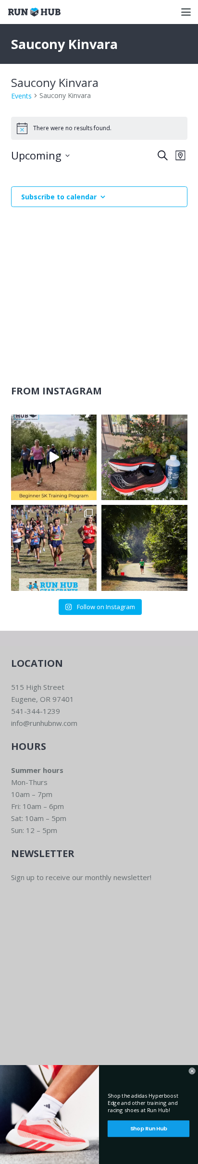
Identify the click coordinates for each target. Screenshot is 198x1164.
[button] (186, 12)
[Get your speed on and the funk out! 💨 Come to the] (144, 458)
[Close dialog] (192, 1070)
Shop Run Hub (148, 1128)
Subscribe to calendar (59, 196)
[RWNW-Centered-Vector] (34, 12)
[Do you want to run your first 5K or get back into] (54, 458)
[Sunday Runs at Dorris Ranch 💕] (144, 548)
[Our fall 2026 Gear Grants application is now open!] (54, 548)
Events (21, 95)
